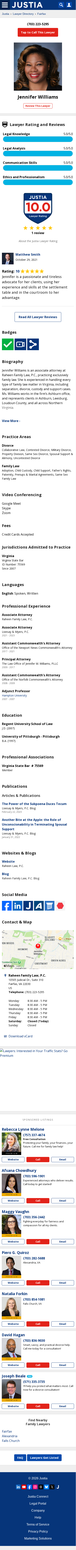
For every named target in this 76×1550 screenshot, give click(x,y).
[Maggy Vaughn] (11, 1224)
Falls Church (11, 1441)
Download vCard (20, 1036)
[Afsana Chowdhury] (11, 1183)
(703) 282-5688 (34, 1258)
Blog (5, 874)
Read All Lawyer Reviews (38, 317)
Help (38, 1517)
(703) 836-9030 (34, 1340)
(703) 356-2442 (34, 1217)
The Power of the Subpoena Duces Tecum (34, 804)
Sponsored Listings (38, 1119)
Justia (5, 13)
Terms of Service (37, 1524)
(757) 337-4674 (34, 1135)
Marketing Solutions (38, 1538)
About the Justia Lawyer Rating (38, 241)
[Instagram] (35, 1487)
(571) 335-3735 (34, 1382)
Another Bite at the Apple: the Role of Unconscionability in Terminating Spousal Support (34, 824)
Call (38, 1159)
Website (8, 861)
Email (62, 1159)
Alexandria (9, 1436)
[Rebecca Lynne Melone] (11, 1142)
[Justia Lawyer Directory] (57, 1487)
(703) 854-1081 (34, 1299)
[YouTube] (24, 1487)
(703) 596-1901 (34, 1176)
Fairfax (41, 13)
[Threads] (40, 1487)
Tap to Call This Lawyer (38, 32)
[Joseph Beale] (11, 1389)
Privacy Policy (38, 1531)
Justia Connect (38, 1496)
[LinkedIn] (18, 1487)
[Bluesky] (46, 1487)
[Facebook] (29, 1487)
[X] (52, 1487)
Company (38, 1510)
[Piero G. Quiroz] (11, 1265)
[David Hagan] (11, 1347)
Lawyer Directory (23, 13)
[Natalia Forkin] (11, 1306)
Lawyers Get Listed (44, 1458)
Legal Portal (38, 1503)
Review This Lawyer (37, 106)
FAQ (20, 1458)
